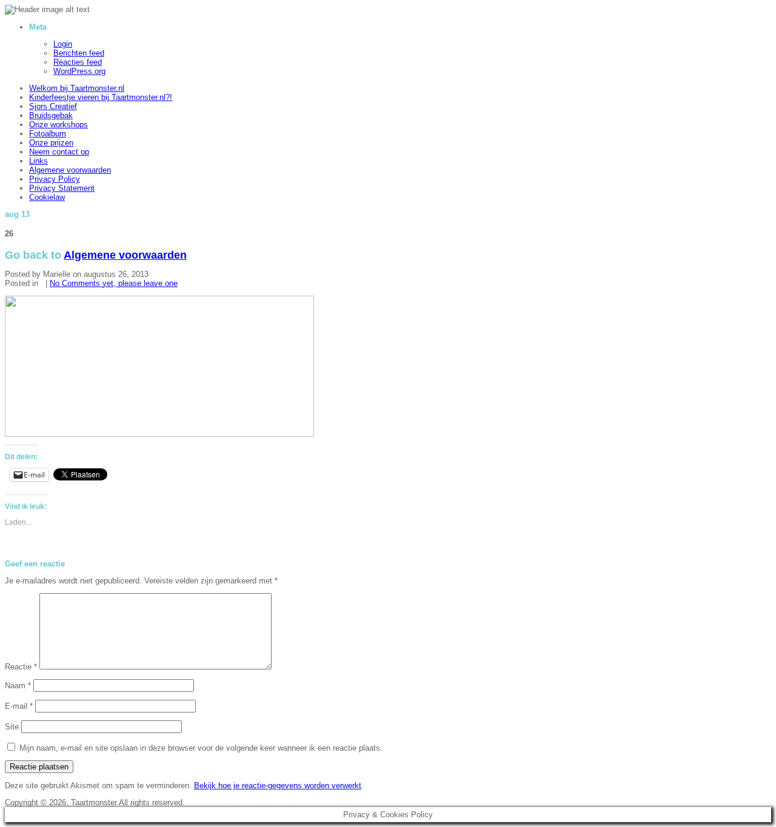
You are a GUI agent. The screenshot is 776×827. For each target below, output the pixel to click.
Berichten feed (78, 53)
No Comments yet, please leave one (114, 283)
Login (62, 43)
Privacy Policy (54, 179)
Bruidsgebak (51, 115)
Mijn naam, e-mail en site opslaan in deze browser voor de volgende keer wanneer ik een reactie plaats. (201, 747)
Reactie (21, 666)
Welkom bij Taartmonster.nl (76, 88)
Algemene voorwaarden (70, 169)
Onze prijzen (51, 142)
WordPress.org (79, 71)
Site (12, 726)
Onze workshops (58, 124)
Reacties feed (77, 62)
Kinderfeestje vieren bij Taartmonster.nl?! (100, 97)
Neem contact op (59, 151)
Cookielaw (47, 197)
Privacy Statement (62, 188)
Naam (18, 685)
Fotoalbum (47, 133)
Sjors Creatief (53, 106)
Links (38, 160)
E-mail (34, 475)
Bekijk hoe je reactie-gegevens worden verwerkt (277, 785)
